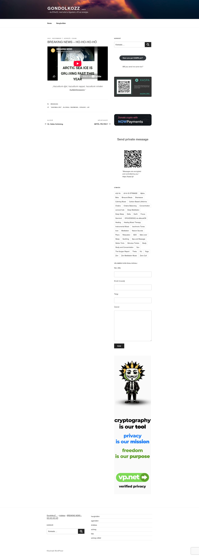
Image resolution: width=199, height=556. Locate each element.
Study (144, 243)
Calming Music (120, 201)
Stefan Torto (119, 243)
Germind (118, 218)
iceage (83, 107)
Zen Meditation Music (129, 255)
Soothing (126, 239)
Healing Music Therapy (132, 222)
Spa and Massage (138, 239)
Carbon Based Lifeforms (138, 201)
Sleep (117, 239)
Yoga (147, 251)
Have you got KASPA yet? (133, 58)
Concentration (145, 206)
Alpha (142, 193)
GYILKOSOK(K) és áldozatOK (135, 218)
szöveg (93, 529)
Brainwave (139, 197)
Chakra (118, 206)
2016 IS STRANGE (130, 193)
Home (49, 23)
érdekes (54, 104)
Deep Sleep (119, 214)
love (116, 230)
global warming (70, 107)
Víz (141, 251)
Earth (136, 214)
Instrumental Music (122, 226)
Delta (129, 214)
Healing (118, 222)
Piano (117, 235)
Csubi (74, 38)
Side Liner (143, 235)
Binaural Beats (127, 197)
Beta (117, 197)
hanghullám (95, 516)
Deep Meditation (133, 210)
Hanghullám (61, 23)
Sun (137, 247)
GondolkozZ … (66, 8)
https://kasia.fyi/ (128, 176)
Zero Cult (143, 255)
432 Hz (118, 193)
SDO (135, 235)
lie (88, 107)
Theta (134, 251)
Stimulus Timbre (133, 243)
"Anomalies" (56, 107)
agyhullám (95, 521)
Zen (116, 255)
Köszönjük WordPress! (55, 551)
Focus (143, 214)
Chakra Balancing (130, 206)
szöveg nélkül (96, 538)
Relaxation (126, 235)
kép (92, 533)
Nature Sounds (137, 230)
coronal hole (119, 210)
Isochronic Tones (138, 226)
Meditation (125, 230)
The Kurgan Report (122, 251)
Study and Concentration (124, 247)
